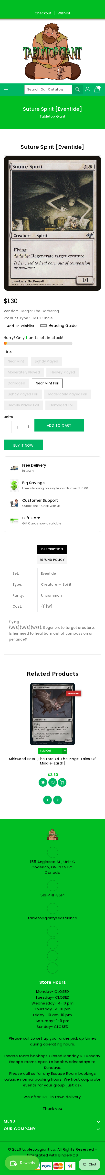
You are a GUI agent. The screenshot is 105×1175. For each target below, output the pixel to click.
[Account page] (88, 89)
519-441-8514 (52, 895)
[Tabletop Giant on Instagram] (57, 5)
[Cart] (98, 89)
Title (8, 352)
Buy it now (23, 445)
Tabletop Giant (52, 116)
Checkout (43, 13)
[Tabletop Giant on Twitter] (48, 5)
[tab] (52, 549)
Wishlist (64, 13)
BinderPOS (68, 1155)
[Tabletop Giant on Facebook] (38, 5)
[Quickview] (43, 782)
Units (8, 417)
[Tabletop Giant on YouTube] (66, 5)
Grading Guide (63, 325)
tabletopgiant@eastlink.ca (52, 918)
